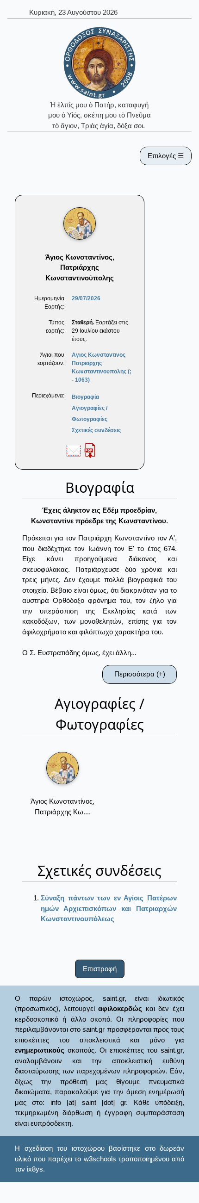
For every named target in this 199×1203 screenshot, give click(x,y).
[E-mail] (73, 450)
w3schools (100, 1159)
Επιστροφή (100, 969)
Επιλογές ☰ (166, 156)
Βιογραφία (85, 397)
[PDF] (89, 450)
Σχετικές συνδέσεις (96, 430)
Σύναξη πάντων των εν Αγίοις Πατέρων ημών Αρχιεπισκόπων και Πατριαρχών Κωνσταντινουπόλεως (109, 908)
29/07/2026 (86, 298)
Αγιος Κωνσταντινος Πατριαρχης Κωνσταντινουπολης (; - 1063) (101, 367)
